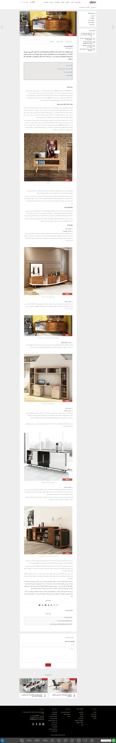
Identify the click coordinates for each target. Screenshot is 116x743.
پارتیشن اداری (54, 725)
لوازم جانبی (54, 727)
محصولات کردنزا (54, 584)
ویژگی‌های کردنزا (67, 72)
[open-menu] (21, 2)
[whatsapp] (54, 605)
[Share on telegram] (45, 605)
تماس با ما (46, 2)
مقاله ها (62, 2)
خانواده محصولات (79, 723)
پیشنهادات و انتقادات (79, 720)
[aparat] (43, 724)
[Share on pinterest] (48, 605)
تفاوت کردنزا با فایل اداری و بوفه (64, 69)
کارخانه (95, 712)
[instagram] (33, 724)
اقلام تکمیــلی (54, 731)
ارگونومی (92, 18)
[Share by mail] (39, 605)
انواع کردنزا (68, 75)
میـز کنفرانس (54, 714)
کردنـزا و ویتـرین (53, 718)
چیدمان (92, 16)
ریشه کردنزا (68, 65)
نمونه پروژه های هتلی (65, 712)
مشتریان (67, 2)
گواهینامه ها (93, 716)
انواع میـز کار (54, 712)
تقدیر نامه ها (93, 714)
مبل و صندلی (54, 723)
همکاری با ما (56, 2)
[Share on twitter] (51, 605)
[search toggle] (24, 2)
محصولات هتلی (67, 714)
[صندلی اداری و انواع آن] (113, 27)
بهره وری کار (91, 24)
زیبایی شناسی (91, 20)
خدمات (72, 2)
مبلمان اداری (77, 2)
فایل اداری (65, 108)
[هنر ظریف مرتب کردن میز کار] (2, 27)
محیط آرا (94, 709)
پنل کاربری (81, 712)
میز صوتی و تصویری (53, 729)
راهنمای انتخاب (68, 610)
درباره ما (51, 2)
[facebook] (37, 724)
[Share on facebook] (57, 605)
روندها (68, 716)
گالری (82, 725)
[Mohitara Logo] (93, 2)
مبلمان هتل (67, 709)
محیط (43, 584)
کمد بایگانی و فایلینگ (52, 720)
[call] (2, 741)
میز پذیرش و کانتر (53, 716)
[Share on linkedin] (42, 605)
